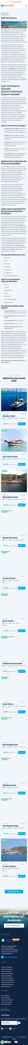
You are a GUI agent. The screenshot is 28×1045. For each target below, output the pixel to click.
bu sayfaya (12, 68)
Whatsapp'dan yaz (2, 1042)
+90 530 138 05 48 (11, 957)
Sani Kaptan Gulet (10, 826)
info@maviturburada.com (17, 1)
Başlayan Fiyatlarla (12, 424)
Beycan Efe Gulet (10, 538)
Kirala (21, 423)
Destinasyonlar (4, 14)
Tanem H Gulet (9, 578)
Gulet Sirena (8, 704)
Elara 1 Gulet (8, 621)
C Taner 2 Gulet (9, 866)
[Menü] (26, 6)
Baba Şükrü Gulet (10, 497)
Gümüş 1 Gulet (9, 416)
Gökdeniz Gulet (9, 785)
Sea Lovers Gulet (10, 457)
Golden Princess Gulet (12, 663)
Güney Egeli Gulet (10, 745)
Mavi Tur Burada (4, 13)
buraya (24, 79)
